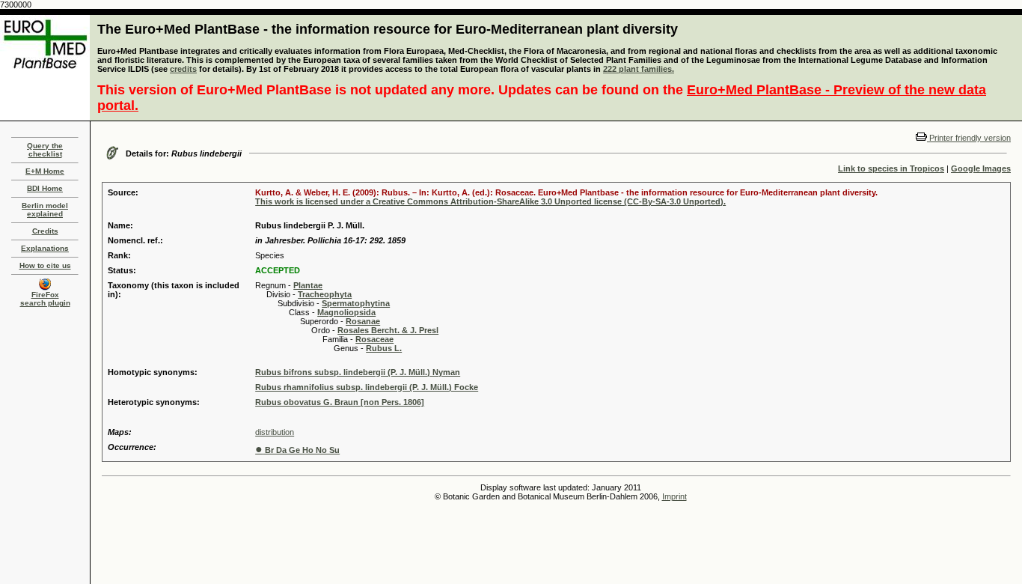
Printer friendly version (969, 137)
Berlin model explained (45, 209)
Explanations (45, 248)
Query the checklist (45, 150)
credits (183, 68)
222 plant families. (638, 68)
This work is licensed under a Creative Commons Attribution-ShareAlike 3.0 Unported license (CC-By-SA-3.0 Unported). (490, 201)
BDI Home (45, 188)
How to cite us (45, 265)
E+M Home (44, 171)
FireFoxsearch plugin (45, 299)
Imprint (674, 496)
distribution (274, 432)
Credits (45, 231)
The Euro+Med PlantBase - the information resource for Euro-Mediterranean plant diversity (387, 29)
